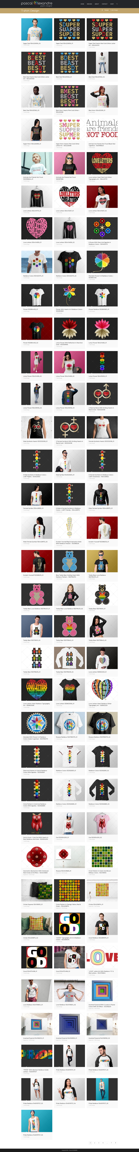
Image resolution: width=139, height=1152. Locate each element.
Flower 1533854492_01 (30, 309)
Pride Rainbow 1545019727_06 (33, 1135)
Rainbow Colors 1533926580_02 (99, 804)
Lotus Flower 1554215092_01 (98, 376)
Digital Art (25, 875)
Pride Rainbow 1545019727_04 (66, 1103)
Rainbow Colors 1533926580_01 (66, 804)
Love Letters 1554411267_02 (98, 211)
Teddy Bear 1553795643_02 (97, 640)
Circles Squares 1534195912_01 (33, 904)
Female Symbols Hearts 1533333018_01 (101, 441)
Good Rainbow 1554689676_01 (98, 938)
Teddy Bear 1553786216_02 (64, 672)
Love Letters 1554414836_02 (65, 242)
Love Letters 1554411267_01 (65, 211)
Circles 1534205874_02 (30, 938)
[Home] (102, 10)
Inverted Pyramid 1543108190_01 (66, 1038)
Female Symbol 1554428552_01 (33, 508)
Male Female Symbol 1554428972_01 (101, 508)
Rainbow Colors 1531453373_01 (33, 276)
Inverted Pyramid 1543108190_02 (99, 1038)
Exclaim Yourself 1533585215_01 (99, 542)
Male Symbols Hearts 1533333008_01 (35, 441)
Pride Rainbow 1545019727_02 (98, 1070)
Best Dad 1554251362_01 (64, 77)
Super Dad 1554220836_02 (32, 43)
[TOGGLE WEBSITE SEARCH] (117, 4)
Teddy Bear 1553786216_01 (31, 672)
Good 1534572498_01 (30, 971)
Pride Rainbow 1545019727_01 (65, 1070)
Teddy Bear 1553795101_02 (31, 640)
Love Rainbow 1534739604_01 (33, 1005)
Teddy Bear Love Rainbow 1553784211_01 (36, 608)
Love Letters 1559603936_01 (65, 703)
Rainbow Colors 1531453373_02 (66, 276)
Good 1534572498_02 (63, 971)
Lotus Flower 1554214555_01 (98, 343)
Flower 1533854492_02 (30, 343)
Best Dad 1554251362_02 (97, 77)
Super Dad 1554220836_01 (64, 43)
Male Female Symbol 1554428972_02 (35, 542)
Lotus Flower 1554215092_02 (32, 408)
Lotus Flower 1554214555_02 (32, 376)
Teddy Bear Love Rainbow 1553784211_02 (69, 608)
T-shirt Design (114, 10)
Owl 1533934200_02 (95, 837)
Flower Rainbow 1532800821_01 (99, 309)
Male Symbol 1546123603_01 (65, 475)
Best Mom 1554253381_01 (97, 110)
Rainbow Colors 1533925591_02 (99, 770)
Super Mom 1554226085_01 (32, 144)
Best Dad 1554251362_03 (31, 110)
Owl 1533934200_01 (62, 837)
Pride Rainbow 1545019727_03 (33, 1103)
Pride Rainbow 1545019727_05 (98, 1103)
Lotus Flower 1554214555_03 (65, 376)
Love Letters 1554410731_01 (32, 211)
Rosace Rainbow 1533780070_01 (66, 737)
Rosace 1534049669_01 (63, 871)
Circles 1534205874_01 (96, 904)
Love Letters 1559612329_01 (98, 672)
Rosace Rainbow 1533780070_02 (99, 737)
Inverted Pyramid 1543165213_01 (33, 1038)
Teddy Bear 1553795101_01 (97, 608)
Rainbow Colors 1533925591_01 (66, 770)
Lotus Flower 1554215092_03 (65, 408)
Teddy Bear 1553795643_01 (64, 640)
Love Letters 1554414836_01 (32, 242)
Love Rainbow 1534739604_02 (66, 1005)
